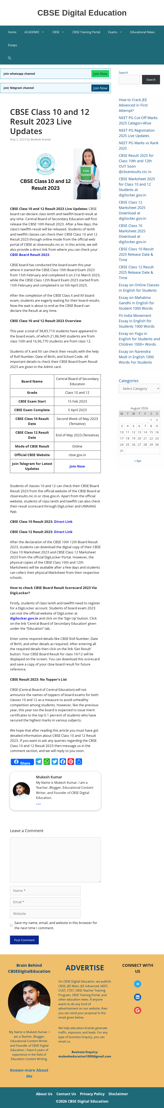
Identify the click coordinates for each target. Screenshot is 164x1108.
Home (12, 32)
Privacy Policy (92, 1093)
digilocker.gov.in (24, 618)
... (38, 802)
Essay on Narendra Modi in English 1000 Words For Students (136, 357)
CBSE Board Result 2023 (29, 254)
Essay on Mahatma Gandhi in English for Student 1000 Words (136, 303)
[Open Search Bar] (9, 58)
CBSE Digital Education (82, 12)
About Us (44, 1093)
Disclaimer (118, 1093)
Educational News (142, 32)
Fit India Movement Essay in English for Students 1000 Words (137, 321)
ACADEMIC (31, 32)
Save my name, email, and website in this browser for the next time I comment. (55, 925)
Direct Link (63, 521)
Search (123, 73)
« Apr (137, 461)
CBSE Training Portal (86, 32)
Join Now (100, 73)
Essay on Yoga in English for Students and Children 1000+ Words (139, 339)
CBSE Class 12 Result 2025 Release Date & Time (136, 272)
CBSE (55, 32)
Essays (12, 45)
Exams (112, 32)
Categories (129, 380)
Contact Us (66, 1093)
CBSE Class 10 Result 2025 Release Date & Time (136, 254)
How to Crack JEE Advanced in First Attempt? (133, 105)
